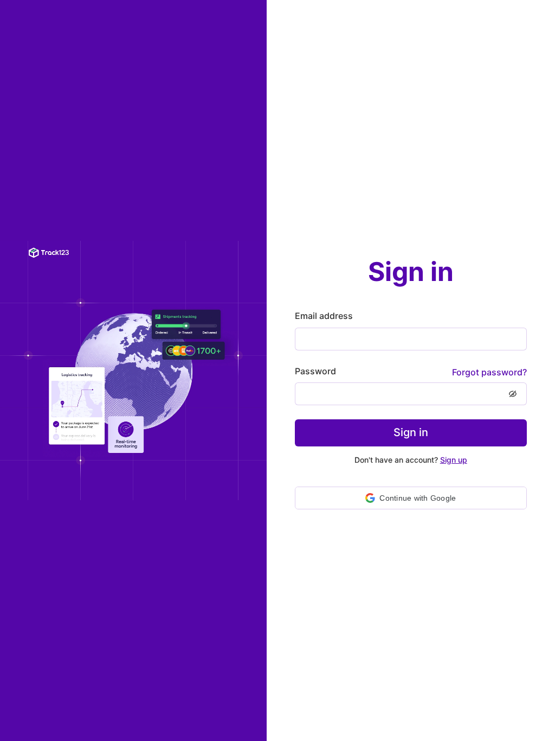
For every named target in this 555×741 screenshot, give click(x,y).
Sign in (410, 432)
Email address (324, 315)
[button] (410, 498)
